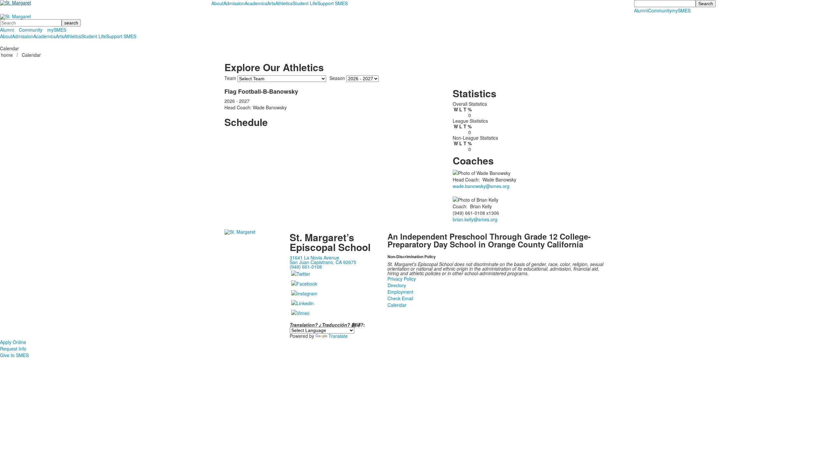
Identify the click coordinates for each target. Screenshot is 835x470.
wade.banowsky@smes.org (481, 186)
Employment (400, 292)
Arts (271, 3)
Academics (256, 3)
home (7, 55)
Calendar (396, 305)
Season (337, 78)
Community (660, 10)
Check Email (400, 298)
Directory (396, 285)
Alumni (641, 10)
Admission (234, 3)
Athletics (284, 3)
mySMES (681, 10)
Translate (338, 336)
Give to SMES (14, 355)
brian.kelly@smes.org (475, 219)
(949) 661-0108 (306, 266)
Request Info (13, 348)
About (217, 3)
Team (230, 78)
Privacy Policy (401, 278)
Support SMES (332, 3)
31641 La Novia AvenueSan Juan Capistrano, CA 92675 (323, 259)
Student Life (305, 3)
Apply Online (13, 342)
